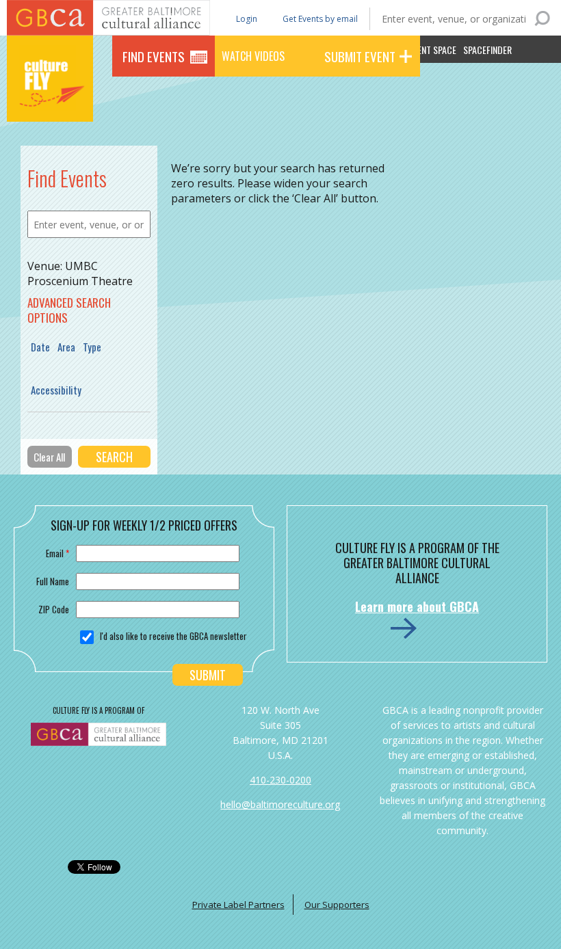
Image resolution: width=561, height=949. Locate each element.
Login (245, 18)
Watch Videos (253, 56)
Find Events (153, 56)
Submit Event (359, 56)
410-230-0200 (280, 779)
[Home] (50, 103)
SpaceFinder (487, 49)
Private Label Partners (238, 904)
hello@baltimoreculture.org (280, 804)
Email (57, 553)
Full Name (52, 581)
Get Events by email (320, 19)
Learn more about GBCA (417, 606)
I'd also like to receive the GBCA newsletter (173, 636)
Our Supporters (336, 904)
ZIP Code (53, 609)
